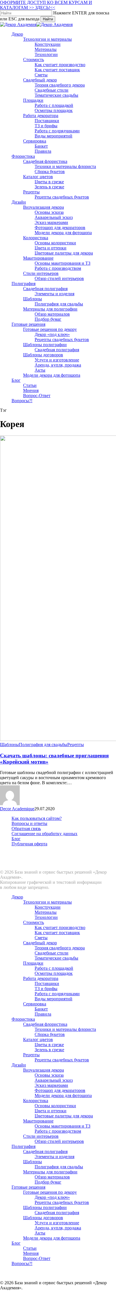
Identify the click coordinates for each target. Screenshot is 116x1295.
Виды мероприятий (53, 998)
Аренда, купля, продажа (58, 1227)
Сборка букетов (50, 1034)
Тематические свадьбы (56, 958)
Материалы (46, 912)
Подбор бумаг (48, 1182)
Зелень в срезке (49, 1049)
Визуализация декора (43, 1070)
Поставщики (47, 983)
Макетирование (38, 1121)
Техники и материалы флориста (65, 1029)
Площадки (33, 963)
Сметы (41, 937)
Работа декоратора (40, 978)
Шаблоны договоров (43, 1217)
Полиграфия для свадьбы (43, 744)
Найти (48, 19)
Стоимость (33, 922)
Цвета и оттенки (50, 1110)
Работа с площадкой (54, 968)
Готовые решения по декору (50, 1192)
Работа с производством (58, 1131)
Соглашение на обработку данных (44, 833)
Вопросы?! (22, 1263)
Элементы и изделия (54, 1156)
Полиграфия (23, 1146)
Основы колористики (55, 1105)
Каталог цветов (38, 1039)
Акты (40, 1233)
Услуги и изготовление (57, 1222)
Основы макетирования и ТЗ (62, 1126)
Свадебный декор (40, 942)
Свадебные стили (51, 953)
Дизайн (19, 1065)
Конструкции (48, 907)
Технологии (46, 917)
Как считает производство (60, 927)
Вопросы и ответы (29, 823)
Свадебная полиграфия (45, 1151)
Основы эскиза (49, 1075)
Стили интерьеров (41, 1136)
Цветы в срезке (49, 1044)
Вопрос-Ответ (36, 1258)
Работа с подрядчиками (57, 993)
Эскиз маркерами (51, 1085)
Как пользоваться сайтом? (37, 818)
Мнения (31, 1253)
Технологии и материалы (47, 902)
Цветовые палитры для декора (64, 1115)
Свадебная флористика (45, 1024)
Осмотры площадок (54, 973)
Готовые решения (28, 1187)
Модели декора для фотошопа (63, 1095)
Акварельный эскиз (54, 1080)
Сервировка (34, 1003)
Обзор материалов (52, 1177)
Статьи (30, 1248)
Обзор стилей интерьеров (59, 1141)
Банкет (41, 1009)
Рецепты (75, 744)
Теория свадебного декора (60, 947)
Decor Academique (17, 808)
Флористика (23, 1019)
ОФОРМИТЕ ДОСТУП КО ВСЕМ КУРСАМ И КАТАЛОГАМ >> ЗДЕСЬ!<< (46, 5)
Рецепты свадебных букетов (62, 1059)
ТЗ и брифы (46, 988)
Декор (17, 897)
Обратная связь (26, 828)
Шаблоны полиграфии (45, 1207)
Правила (43, 1014)
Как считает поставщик (57, 932)
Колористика (35, 1100)
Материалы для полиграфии (50, 1171)
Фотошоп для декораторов (60, 1090)
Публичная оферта (29, 843)
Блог (16, 838)
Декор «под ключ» (52, 1197)
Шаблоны (9, 744)
